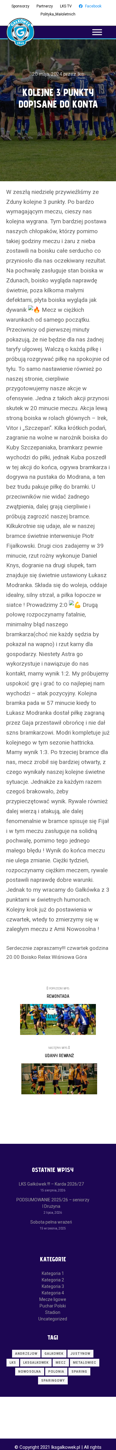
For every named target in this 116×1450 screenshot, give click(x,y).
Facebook (93, 6)
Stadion (52, 1312)
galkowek (54, 1353)
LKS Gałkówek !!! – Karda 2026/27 (51, 1184)
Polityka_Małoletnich (58, 14)
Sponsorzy (20, 6)
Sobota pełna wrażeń (51, 1222)
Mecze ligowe (52, 1299)
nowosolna (29, 1371)
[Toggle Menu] (97, 32)
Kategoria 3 (53, 1286)
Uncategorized (52, 1318)
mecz (61, 1362)
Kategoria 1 (53, 1273)
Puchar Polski (53, 1305)
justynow (80, 1353)
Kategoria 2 (53, 1279)
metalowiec (84, 1362)
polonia (56, 1371)
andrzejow (26, 1353)
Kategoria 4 (53, 1292)
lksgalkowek (36, 1362)
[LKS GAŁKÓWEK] (20, 32)
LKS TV (66, 6)
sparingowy (53, 1380)
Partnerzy (45, 6)
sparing (79, 1371)
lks (13, 1362)
